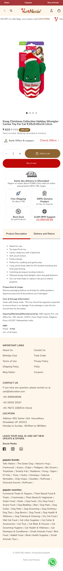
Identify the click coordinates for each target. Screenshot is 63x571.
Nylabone (35, 471)
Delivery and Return (44, 233)
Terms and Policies (31, 559)
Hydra (23, 475)
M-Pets (6, 475)
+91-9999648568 (12, 396)
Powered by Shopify (41, 552)
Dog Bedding (24, 505)
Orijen (28, 467)
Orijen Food (9, 501)
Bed (35, 505)
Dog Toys (8, 512)
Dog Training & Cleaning (27, 516)
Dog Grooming (31, 508)
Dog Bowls (21, 512)
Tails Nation (9, 463)
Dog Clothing (49, 508)
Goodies (33, 478)
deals (6, 2)
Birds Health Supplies (37, 535)
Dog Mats (45, 505)
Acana (19, 467)
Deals (20, 501)
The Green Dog (25, 463)
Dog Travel (34, 512)
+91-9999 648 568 (44, 219)
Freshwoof (8, 467)
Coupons (28, 2)
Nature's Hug (42, 463)
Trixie (15, 475)
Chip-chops (21, 478)
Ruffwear (45, 478)
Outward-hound (11, 482)
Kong (45, 471)
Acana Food (9, 505)
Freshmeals (17, 497)
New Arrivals (53, 2)
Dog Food (31, 501)
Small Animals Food (41, 531)
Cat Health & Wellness (37, 527)
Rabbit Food (16, 535)
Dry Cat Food (49, 516)
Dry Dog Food (45, 501)
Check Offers (48, 140)
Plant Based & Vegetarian (39, 497)
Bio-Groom (51, 467)
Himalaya (34, 475)
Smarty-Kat (22, 471)
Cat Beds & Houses (39, 523)
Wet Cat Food (10, 520)
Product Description (16, 233)
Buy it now (31, 163)
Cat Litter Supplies (29, 520)
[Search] (11, 10)
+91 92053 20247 (12, 402)
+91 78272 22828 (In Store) (17, 408)
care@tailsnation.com (14, 391)
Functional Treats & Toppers (17, 493)
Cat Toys (21, 523)
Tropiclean (8, 471)
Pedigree (38, 467)
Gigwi (53, 471)
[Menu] (4, 10)
